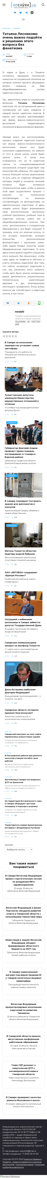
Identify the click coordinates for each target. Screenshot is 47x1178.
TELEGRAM (20, 321)
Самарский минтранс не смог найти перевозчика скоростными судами (23, 735)
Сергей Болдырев (24, 1164)
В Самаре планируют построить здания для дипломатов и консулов (23, 504)
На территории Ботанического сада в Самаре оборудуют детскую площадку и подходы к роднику (23, 804)
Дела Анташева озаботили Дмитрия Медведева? (20, 691)
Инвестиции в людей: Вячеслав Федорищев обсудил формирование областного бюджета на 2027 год (23, 944)
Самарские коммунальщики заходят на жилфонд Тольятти (22, 644)
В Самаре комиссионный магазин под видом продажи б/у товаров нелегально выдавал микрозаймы (23, 976)
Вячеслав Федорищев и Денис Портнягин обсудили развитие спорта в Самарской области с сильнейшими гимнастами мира (23, 912)
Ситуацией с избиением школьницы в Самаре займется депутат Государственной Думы (23, 622)
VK (28, 321)
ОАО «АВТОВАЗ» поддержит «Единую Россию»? (21, 574)
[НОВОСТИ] (23, 390)
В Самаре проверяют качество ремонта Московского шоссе (23, 1098)
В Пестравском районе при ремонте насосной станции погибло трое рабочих (23, 758)
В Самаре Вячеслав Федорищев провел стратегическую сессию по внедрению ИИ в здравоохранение (23, 880)
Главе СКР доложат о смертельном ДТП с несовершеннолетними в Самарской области (23, 1069)
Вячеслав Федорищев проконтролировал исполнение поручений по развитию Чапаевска (23, 1008)
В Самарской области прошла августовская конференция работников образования (23, 1039)
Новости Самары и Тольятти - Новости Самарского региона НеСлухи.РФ (22, 1162)
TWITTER (35, 321)
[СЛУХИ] (23, 614)
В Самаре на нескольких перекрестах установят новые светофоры (22, 345)
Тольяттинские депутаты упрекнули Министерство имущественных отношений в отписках (22, 399)
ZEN (17, 324)
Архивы (9, 845)
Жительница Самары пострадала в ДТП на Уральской (22, 780)
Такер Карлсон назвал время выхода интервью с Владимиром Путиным (23, 826)
